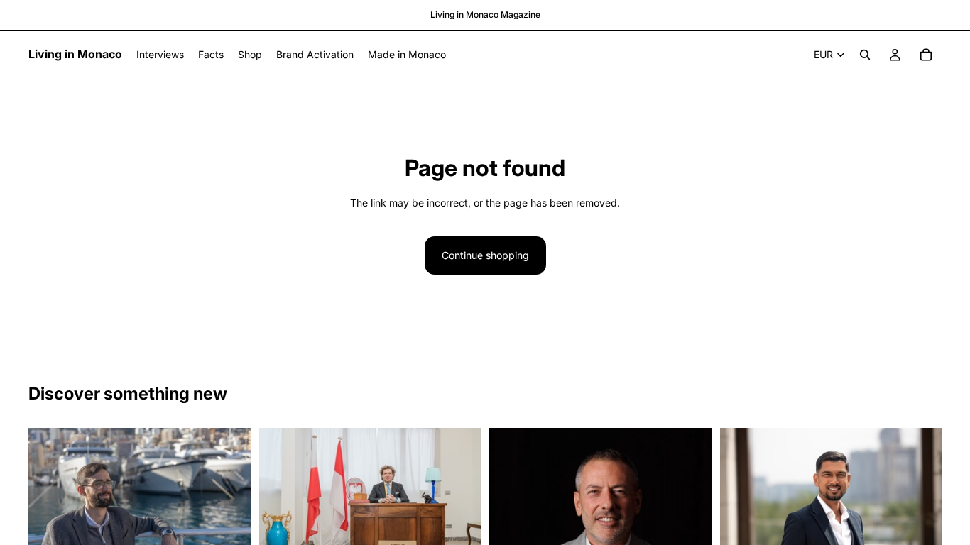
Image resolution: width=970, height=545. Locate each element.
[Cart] (926, 54)
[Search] (865, 54)
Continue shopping (485, 255)
